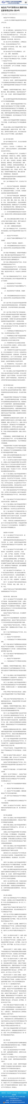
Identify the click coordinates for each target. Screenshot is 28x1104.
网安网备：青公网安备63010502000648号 (15, 1102)
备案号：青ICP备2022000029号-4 (14, 1100)
